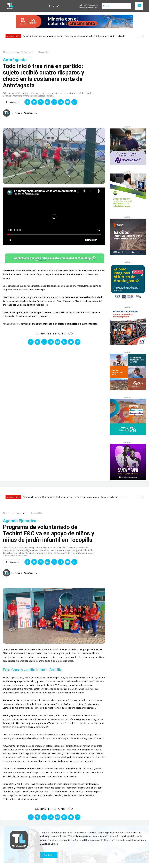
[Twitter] (57, 6)
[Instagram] (53, 6)
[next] (141, 36)
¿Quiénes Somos (49, 843)
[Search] (128, 6)
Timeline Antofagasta (26, 113)
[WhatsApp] (41, 102)
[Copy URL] (74, 102)
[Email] (54, 102)
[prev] (137, 36)
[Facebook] (49, 6)
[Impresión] (61, 102)
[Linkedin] (47, 102)
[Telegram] (67, 102)
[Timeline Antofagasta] (7, 113)
